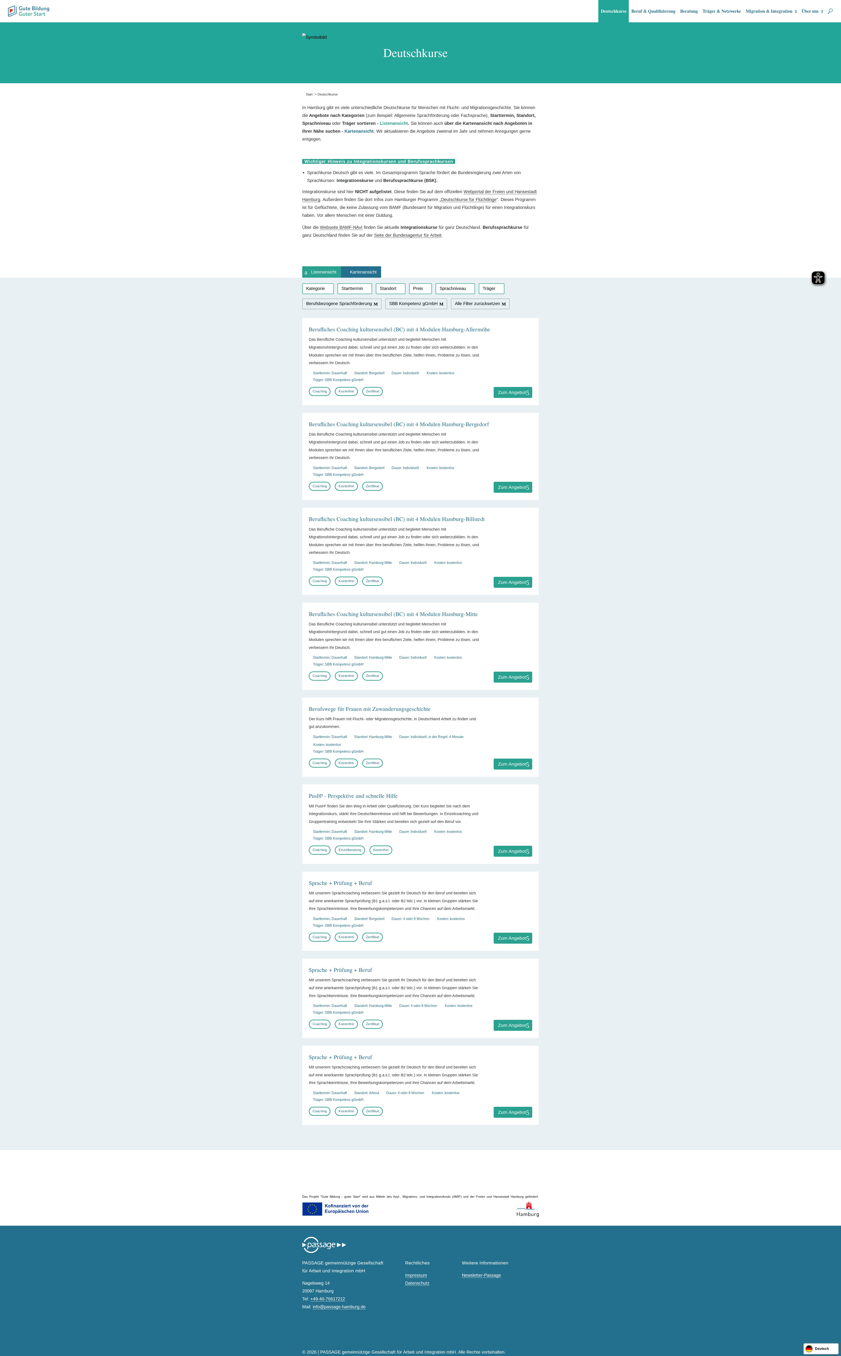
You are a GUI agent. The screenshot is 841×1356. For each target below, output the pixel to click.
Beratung (689, 11)
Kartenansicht (363, 272)
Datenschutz (417, 1283)
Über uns (810, 11)
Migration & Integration (769, 11)
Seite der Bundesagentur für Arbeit (408, 235)
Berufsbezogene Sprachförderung (339, 303)
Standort (388, 288)
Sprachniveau (453, 288)
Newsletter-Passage (481, 1275)
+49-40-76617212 (327, 1298)
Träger (489, 288)
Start (307, 94)
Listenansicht (323, 272)
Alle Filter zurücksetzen (477, 303)
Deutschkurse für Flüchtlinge (468, 199)
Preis (418, 288)
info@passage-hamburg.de (339, 1306)
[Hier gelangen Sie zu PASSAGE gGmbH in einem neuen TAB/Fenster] (324, 1252)
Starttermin (352, 288)
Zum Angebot (512, 392)
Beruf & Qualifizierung (653, 11)
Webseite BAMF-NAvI (341, 227)
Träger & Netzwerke (722, 11)
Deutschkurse (614, 11)
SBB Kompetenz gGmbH (413, 303)
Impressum (416, 1275)
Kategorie (315, 288)
